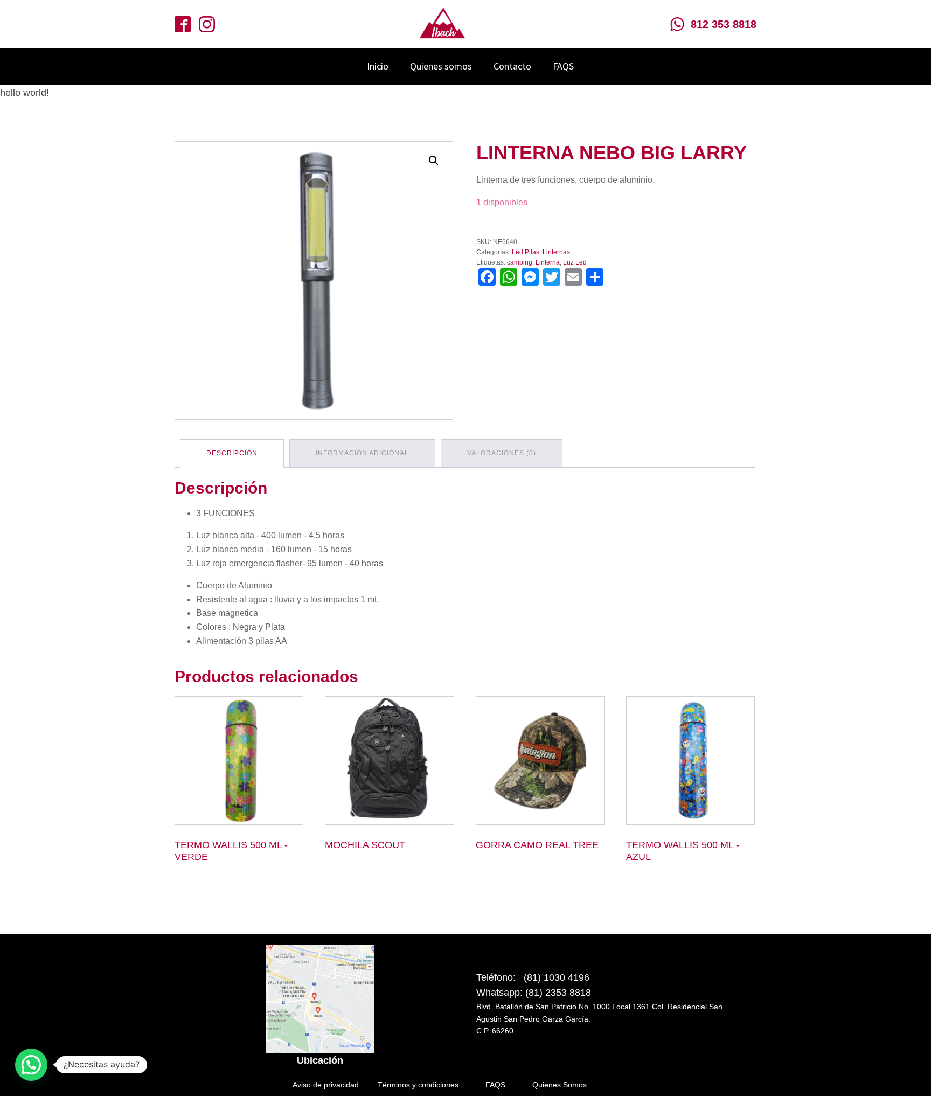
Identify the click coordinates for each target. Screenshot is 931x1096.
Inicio (377, 66)
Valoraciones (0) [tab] (501, 453)
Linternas (556, 252)
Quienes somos (441, 66)
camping (519, 262)
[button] (433, 160)
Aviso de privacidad (326, 1084)
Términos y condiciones (418, 1084)
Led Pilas (525, 252)
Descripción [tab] (232, 453)
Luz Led (575, 262)
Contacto (512, 66)
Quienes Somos (559, 1084)
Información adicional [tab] (362, 453)
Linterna (548, 262)
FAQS (563, 66)
